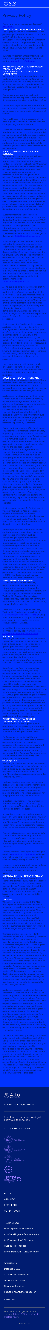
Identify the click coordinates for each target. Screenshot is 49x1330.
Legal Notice (34, 1314)
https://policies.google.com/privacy (20, 633)
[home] (11, 4)
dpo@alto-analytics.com (23, 61)
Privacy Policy (20, 1314)
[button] (43, 3)
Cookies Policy (11, 1317)
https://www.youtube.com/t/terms (19, 615)
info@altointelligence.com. (15, 281)
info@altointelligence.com (26, 236)
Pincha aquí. (8, 27)
